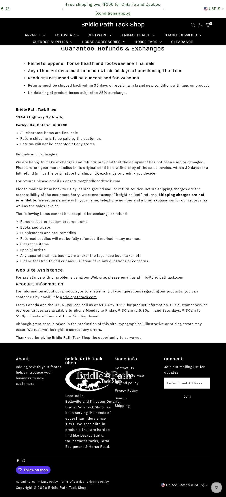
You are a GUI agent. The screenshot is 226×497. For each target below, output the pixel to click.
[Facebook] (2, 9)
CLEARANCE (182, 42)
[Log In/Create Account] (200, 25)
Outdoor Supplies (51, 42)
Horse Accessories (102, 42)
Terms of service (72, 482)
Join (187, 396)
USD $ (215, 8)
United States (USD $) (185, 485)
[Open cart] (207, 25)
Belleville (73, 401)
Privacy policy (48, 482)
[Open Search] (193, 25)
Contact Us (124, 368)
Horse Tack (146, 42)
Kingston (97, 401)
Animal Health (136, 35)
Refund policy (126, 383)
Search (121, 398)
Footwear (65, 35)
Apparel (33, 35)
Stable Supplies (181, 35)
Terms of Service (129, 375)
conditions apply (113, 13)
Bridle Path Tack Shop (113, 25)
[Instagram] (7, 9)
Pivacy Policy (126, 390)
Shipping (122, 405)
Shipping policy (98, 482)
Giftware (99, 35)
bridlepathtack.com (79, 297)
